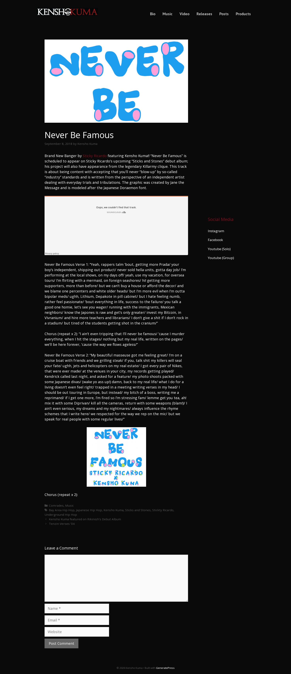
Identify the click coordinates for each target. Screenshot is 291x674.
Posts (224, 13)
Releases (204, 13)
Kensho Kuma (114, 510)
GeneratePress (165, 668)
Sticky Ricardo (95, 155)
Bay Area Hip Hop (61, 510)
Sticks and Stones (138, 510)
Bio (152, 13)
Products (243, 13)
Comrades (56, 505)
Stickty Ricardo (162, 510)
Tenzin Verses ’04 (62, 524)
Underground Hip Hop (61, 515)
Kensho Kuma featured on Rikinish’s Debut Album (85, 519)
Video (184, 13)
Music (167, 13)
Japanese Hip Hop (89, 510)
